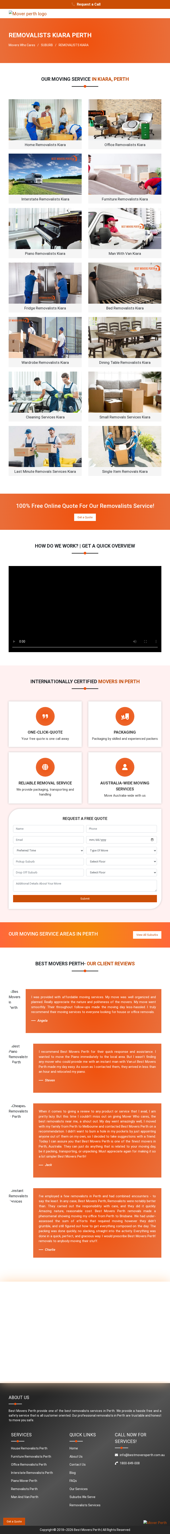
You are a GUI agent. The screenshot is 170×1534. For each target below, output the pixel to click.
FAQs (73, 1481)
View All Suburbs (147, 934)
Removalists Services (85, 1505)
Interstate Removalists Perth (32, 1473)
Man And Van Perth (24, 1497)
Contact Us (78, 1464)
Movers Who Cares (22, 45)
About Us (76, 1456)
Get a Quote (85, 517)
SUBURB (47, 45)
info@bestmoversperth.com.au (142, 1455)
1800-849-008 (130, 1463)
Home (74, 1448)
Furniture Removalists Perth (31, 1456)
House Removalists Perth (29, 1448)
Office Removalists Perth (29, 1464)
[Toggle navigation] (155, 13)
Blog (73, 1473)
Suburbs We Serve (82, 1497)
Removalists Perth (24, 1489)
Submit (85, 898)
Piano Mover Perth (24, 1481)
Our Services (79, 1489)
